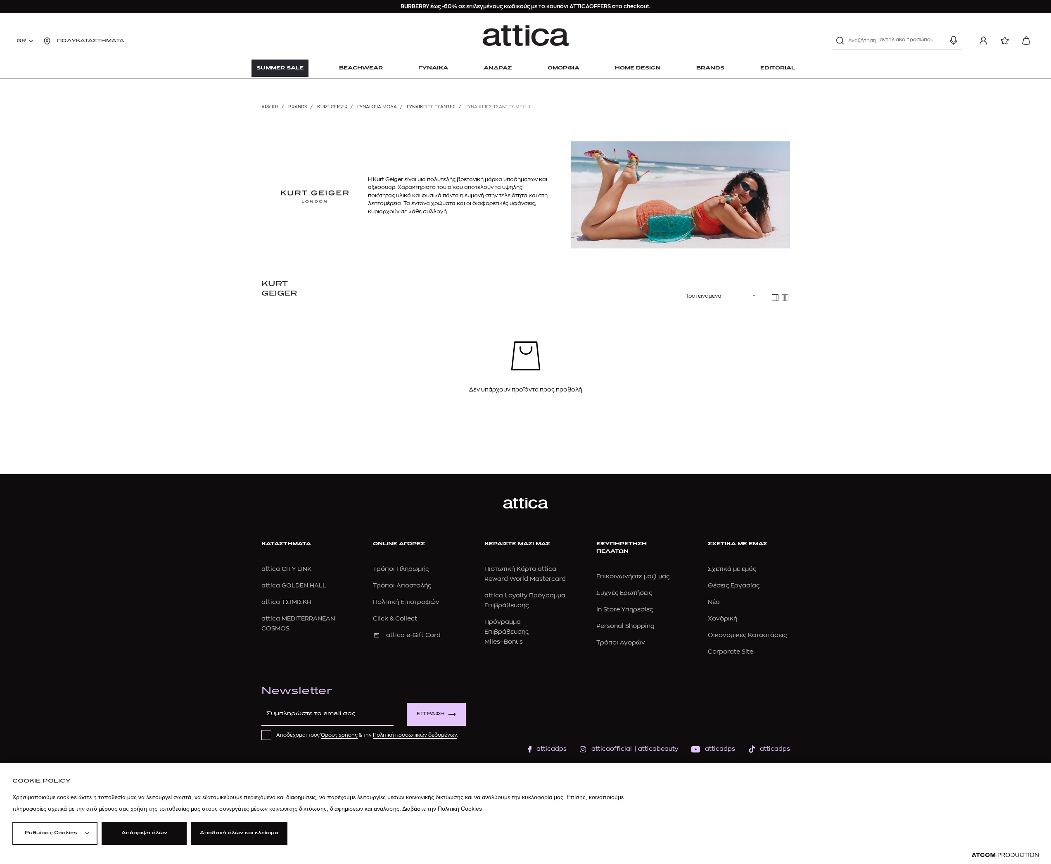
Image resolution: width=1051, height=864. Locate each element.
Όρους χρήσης (339, 735)
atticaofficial (611, 749)
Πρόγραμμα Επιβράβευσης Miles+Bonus (506, 632)
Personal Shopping (625, 626)
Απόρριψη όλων (144, 833)
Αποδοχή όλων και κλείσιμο (239, 833)
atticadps (551, 749)
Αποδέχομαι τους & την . (367, 735)
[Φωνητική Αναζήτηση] (953, 40)
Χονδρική (722, 619)
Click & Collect (395, 619)
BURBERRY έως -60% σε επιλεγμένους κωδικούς (466, 6)
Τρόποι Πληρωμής (401, 569)
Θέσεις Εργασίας (733, 585)
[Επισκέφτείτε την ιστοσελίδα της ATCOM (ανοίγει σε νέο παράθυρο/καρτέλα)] (1005, 855)
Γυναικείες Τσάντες (431, 107)
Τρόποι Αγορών (620, 643)
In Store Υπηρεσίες (624, 609)
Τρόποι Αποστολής (402, 585)
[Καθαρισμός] (939, 40)
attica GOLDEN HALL (293, 585)
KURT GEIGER (332, 107)
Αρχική (269, 107)
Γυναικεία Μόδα (377, 107)
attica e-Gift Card (413, 635)
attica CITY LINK (286, 569)
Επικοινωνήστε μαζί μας (632, 576)
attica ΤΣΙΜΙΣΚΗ (286, 602)
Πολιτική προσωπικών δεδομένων (415, 735)
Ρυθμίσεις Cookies (51, 833)
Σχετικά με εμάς (732, 569)
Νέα (714, 602)
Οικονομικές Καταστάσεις (747, 635)
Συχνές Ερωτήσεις (624, 593)
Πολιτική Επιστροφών (406, 602)
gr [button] (21, 40)
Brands (297, 107)
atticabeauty (655, 749)
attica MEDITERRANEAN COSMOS (298, 624)
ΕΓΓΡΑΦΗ (431, 714)
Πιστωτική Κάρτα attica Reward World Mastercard (525, 574)
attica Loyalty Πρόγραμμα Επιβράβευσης (524, 600)
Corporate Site (730, 652)
